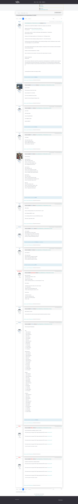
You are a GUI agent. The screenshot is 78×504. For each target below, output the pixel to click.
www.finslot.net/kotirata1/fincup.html (37, 29)
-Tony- (19, 133)
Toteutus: (36, 495)
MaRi (19, 152)
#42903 (61, 248)
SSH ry (19, 426)
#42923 (61, 322)
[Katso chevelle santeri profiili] (19, 86)
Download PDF (49, 432)
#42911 (61, 271)
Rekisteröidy (31, 103)
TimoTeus (32, 228)
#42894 (61, 152)
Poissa (19, 89)
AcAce (19, 106)
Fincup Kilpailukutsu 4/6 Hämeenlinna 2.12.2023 (32, 23)
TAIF (19, 248)
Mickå (19, 203)
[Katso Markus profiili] (19, 22)
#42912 (61, 307)
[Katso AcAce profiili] (19, 107)
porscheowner (19, 271)
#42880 (61, 21)
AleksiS (19, 307)
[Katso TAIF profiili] (19, 249)
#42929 (61, 426)
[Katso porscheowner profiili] (19, 272)
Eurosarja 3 (41, 6)
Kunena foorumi (40, 495)
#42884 (61, 106)
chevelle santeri (19, 83)
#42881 (61, 83)
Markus (19, 21)
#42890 (61, 133)
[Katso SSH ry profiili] (19, 429)
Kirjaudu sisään (26, 103)
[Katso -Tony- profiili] (19, 134)
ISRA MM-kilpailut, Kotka (44, 9)
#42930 (61, 457)
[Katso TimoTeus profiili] (19, 230)
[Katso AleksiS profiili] (19, 308)
